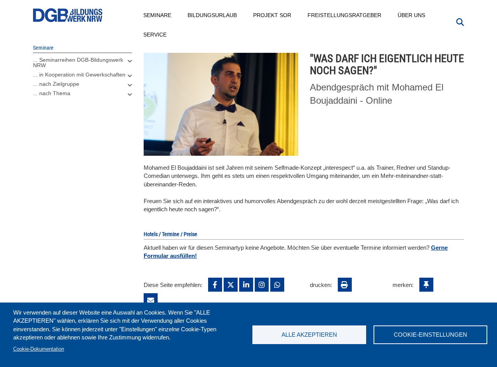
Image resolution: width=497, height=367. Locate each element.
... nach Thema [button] (51, 93)
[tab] (82, 64)
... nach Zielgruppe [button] (56, 84)
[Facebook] (215, 285)
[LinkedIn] (246, 285)
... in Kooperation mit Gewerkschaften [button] (79, 74)
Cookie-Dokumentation (38, 349)
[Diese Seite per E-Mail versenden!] (151, 300)
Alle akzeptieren (309, 334)
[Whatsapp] (277, 285)
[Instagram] (262, 285)
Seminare (158, 15)
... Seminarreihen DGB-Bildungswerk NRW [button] (78, 62)
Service (155, 34)
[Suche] (460, 21)
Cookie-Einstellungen (430, 334)
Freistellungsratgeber (345, 15)
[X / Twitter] (231, 285)
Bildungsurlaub (212, 15)
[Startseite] (68, 15)
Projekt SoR (273, 15)
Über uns (412, 15)
